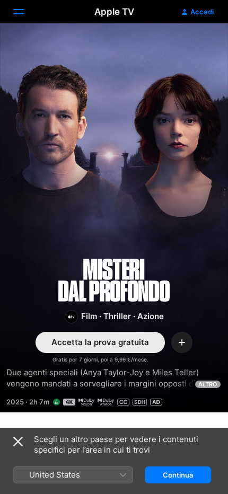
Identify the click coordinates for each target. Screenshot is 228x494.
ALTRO (207, 384)
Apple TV (114, 11)
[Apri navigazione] (25, 11)
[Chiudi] (18, 441)
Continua (178, 475)
